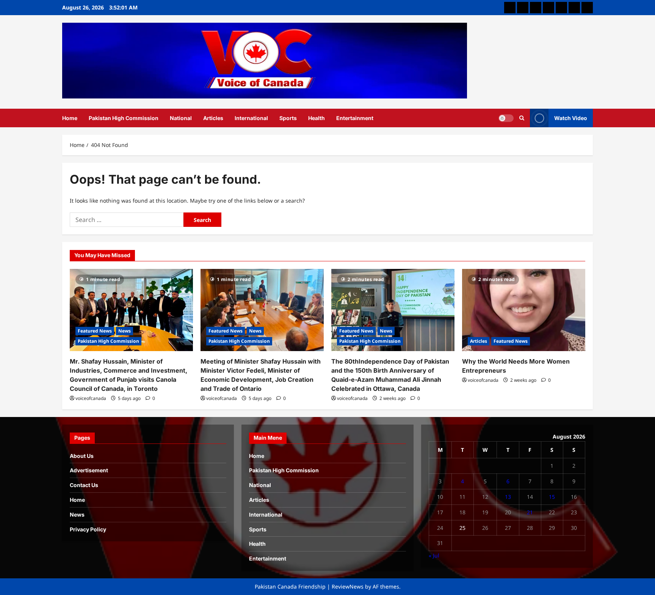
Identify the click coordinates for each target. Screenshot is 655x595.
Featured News (95, 331)
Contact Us (84, 485)
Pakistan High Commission (123, 118)
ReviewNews (348, 586)
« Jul (434, 555)
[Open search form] (521, 118)
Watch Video (570, 117)
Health (316, 118)
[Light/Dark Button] (506, 118)
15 (552, 496)
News (124, 331)
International (251, 118)
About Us (82, 456)
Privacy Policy (88, 529)
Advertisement (89, 470)
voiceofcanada (90, 398)
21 (530, 512)
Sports (288, 118)
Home (69, 118)
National (181, 118)
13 (508, 496)
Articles (213, 118)
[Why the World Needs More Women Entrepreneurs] (523, 310)
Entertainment (354, 118)
